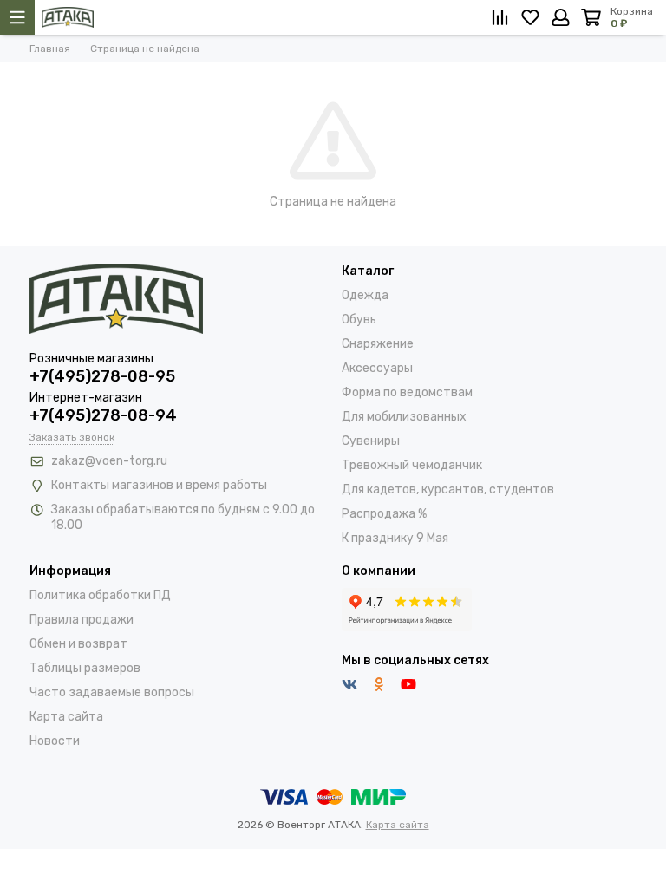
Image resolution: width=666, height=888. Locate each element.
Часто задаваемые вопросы (111, 692)
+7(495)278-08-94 (103, 415)
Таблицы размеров (84, 668)
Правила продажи (81, 619)
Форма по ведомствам (407, 392)
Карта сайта (66, 716)
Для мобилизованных (404, 416)
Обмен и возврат (78, 644)
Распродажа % (384, 513)
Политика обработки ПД (100, 595)
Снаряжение (378, 343)
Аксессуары (377, 368)
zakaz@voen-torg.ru (109, 461)
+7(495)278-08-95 (102, 376)
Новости (54, 741)
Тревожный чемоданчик (412, 465)
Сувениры (371, 441)
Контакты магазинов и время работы (159, 485)
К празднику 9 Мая (395, 538)
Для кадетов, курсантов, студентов (448, 489)
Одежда (365, 295)
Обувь (359, 319)
